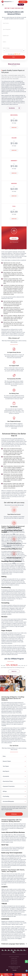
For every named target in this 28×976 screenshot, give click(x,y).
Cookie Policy (14, 958)
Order (20, 4)
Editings (5, 791)
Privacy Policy (14, 960)
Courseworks (6, 776)
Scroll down (14, 65)
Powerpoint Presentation (9, 786)
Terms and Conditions (14, 956)
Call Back (23, 1)
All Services (14, 814)
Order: (13, 57)
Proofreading (6, 796)
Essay (4, 756)
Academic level (5, 35)
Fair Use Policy (14, 962)
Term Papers (6, 766)
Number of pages (6, 48)
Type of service (6, 23)
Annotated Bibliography (8, 801)
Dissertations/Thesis (8, 781)
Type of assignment (6, 29)
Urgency (4, 41)
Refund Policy (14, 963)
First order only (11, 54)
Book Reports (6, 771)
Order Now (14, 127)
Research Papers (7, 761)
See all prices (12, 108)
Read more (14, 671)
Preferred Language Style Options (13, 944)
